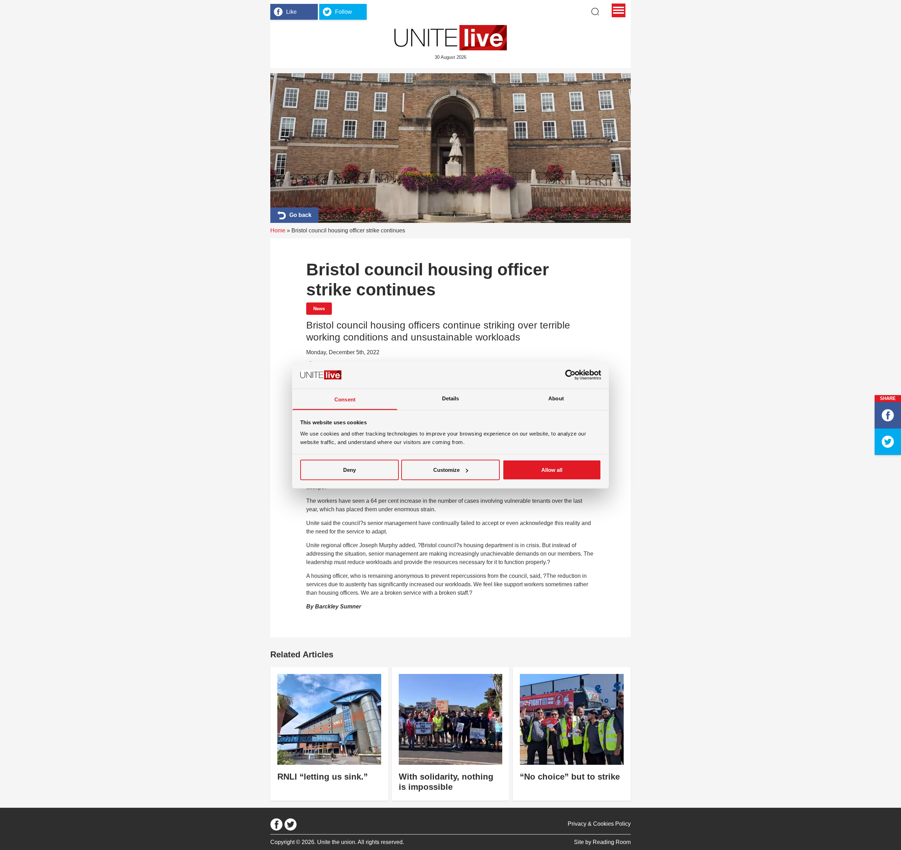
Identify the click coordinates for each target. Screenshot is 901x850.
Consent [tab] (344, 399)
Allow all (551, 470)
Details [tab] (450, 398)
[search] (595, 11)
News (319, 308)
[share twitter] (888, 442)
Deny (349, 470)
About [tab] (556, 398)
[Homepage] (450, 37)
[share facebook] (888, 415)
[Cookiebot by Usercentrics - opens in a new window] (570, 375)
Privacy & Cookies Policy (599, 824)
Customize (446, 470)
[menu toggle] (618, 10)
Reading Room (612, 842)
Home (277, 230)
